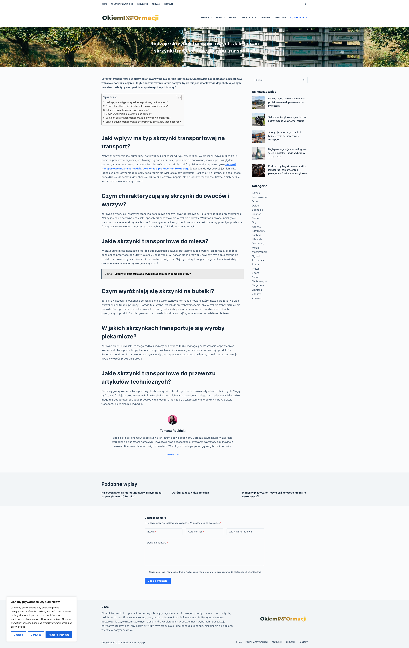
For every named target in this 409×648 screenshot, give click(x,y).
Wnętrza (257, 289)
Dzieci (255, 205)
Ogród (256, 256)
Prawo (256, 268)
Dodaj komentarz (157, 542)
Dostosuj (18, 634)
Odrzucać (36, 634)
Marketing (258, 243)
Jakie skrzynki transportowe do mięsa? (127, 110)
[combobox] (276, 80)
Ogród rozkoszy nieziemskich (190, 492)
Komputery (258, 230)
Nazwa (151, 531)
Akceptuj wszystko (59, 634)
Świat (255, 277)
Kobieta (256, 226)
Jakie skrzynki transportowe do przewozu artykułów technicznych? (143, 121)
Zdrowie (280, 17)
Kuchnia (256, 235)
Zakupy (265, 17)
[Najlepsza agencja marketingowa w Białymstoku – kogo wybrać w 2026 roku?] (258, 153)
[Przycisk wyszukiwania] (304, 80)
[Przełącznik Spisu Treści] (177, 97)
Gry (254, 222)
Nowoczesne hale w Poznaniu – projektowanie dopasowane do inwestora (286, 102)
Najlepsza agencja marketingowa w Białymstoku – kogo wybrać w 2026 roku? (287, 153)
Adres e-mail (196, 531)
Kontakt (168, 4)
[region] (41, 619)
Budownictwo (260, 197)
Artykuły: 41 (172, 454)
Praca (255, 264)
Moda (233, 17)
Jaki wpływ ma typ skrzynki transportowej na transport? (136, 102)
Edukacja (257, 209)
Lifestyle (247, 17)
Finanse (256, 214)
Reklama (156, 4)
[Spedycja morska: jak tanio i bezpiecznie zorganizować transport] (258, 136)
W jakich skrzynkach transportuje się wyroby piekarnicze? (138, 117)
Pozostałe (297, 17)
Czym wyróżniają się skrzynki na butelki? (129, 113)
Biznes (205, 17)
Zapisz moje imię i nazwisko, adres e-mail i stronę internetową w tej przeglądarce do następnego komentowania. (205, 572)
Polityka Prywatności (122, 4)
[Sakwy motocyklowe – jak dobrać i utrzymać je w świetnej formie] (258, 119)
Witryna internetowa (240, 531)
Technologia (259, 281)
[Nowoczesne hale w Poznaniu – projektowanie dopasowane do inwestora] (258, 102)
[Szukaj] (306, 4)
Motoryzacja (259, 251)
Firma (255, 218)
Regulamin (142, 4)
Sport (255, 272)
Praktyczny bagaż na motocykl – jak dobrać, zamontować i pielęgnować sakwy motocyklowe (287, 170)
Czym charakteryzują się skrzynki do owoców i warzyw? (137, 106)
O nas (104, 4)
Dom (219, 17)
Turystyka (258, 285)
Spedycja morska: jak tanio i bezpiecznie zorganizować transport (284, 136)
